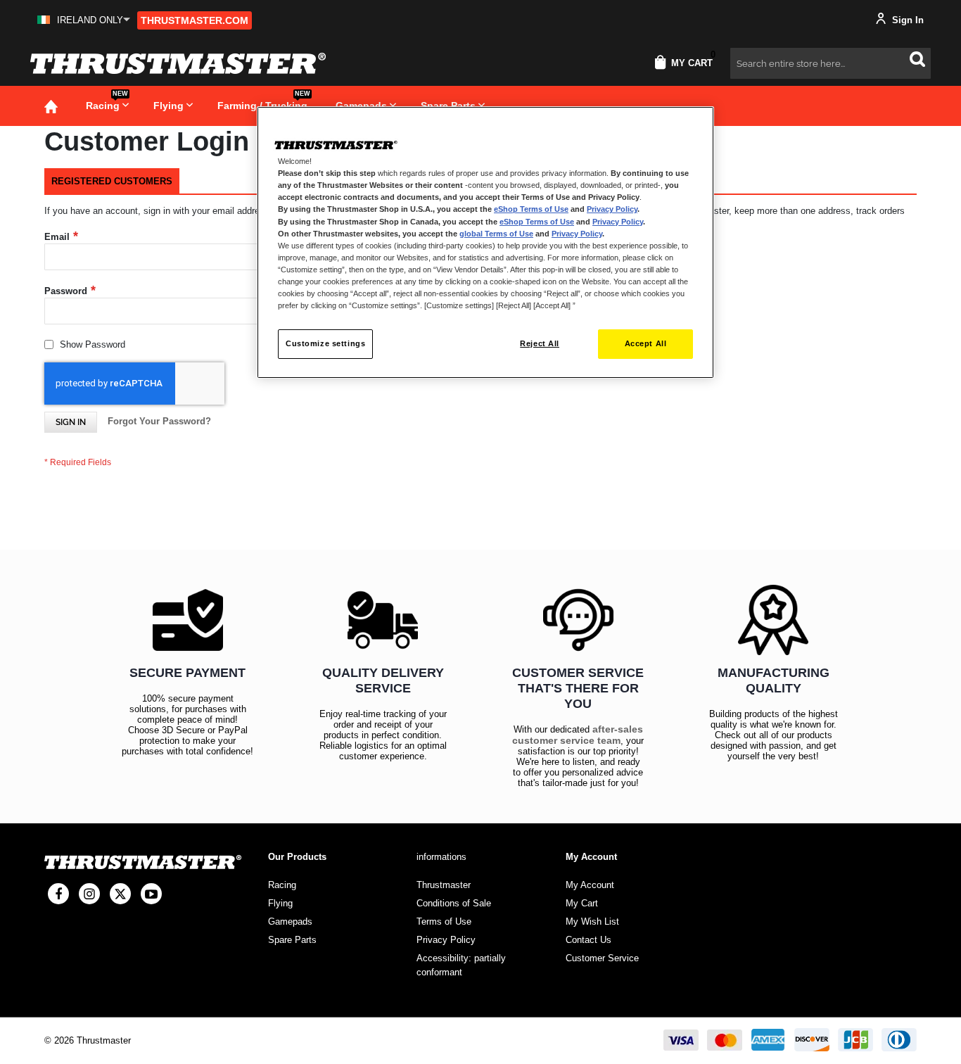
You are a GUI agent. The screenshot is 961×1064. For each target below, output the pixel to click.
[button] (83, 20)
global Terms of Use (496, 233)
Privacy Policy (612, 209)
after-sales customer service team (577, 734)
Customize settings (325, 343)
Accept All (646, 343)
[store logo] (178, 63)
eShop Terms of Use (531, 209)
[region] (485, 242)
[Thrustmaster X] (120, 893)
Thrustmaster (443, 885)
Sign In (906, 20)
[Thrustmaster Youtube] (151, 893)
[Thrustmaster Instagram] (89, 893)
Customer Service (602, 958)
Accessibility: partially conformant (461, 965)
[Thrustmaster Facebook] (58, 893)
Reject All (539, 343)
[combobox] (830, 63)
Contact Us (588, 940)
